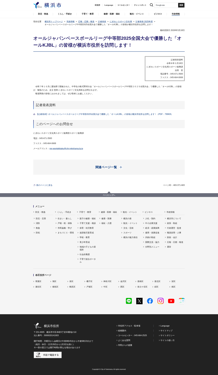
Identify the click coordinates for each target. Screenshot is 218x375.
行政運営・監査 (174, 228)
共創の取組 (150, 237)
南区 (173, 287)
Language (165, 326)
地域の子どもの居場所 (88, 248)
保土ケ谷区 (142, 287)
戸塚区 (89, 287)
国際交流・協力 (152, 242)
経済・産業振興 (152, 228)
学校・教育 (85, 237)
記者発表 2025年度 (144, 21)
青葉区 (38, 281)
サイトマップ (166, 331)
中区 (105, 287)
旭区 (54, 281)
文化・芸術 (128, 228)
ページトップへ (109, 195)
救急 (38, 228)
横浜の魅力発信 (130, 237)
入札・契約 (150, 218)
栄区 (173, 281)
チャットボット (140, 5)
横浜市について (174, 218)
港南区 (140, 281)
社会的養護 (85, 254)
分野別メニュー (152, 247)
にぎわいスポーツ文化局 (121, 21)
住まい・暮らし (65, 218)
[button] (109, 167)
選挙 (169, 247)
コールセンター (123, 5)
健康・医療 (106, 218)
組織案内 (122, 331)
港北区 (157, 281)
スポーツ (127, 233)
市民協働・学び (65, 228)
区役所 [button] (97, 5)
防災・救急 (40, 212)
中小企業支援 (151, 223)
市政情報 (70, 21)
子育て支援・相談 (88, 223)
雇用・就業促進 (152, 233)
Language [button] (108, 5)
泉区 (71, 281)
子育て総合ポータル (88, 260)
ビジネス (149, 212)
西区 (122, 287)
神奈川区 (107, 281)
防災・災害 (41, 218)
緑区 (156, 287)
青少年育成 (85, 242)
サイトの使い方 (167, 340)
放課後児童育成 (87, 233)
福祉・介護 (106, 223)
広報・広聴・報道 (86, 21)
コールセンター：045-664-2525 (132, 335)
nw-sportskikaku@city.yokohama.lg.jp (66, 148)
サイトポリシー (167, 335)
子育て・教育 (85, 212)
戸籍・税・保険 (65, 223)
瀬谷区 (38, 287)
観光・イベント (130, 212)
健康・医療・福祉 (109, 212)
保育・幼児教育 (87, 228)
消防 (38, 223)
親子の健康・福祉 (88, 218)
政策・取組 (172, 223)
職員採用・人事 (174, 233)
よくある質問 (124, 340)
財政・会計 (172, 237)
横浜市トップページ (54, 21)
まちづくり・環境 (66, 233)
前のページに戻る (44, 185)
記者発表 (102, 21)
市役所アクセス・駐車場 (129, 326)
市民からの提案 (125, 345)
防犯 (38, 233)
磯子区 (89, 281)
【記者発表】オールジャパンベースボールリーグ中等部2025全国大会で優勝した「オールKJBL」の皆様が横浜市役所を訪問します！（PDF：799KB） (104, 114)
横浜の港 (127, 218)
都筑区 (55, 287)
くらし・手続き (64, 212)
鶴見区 (72, 287)
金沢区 (123, 281)
